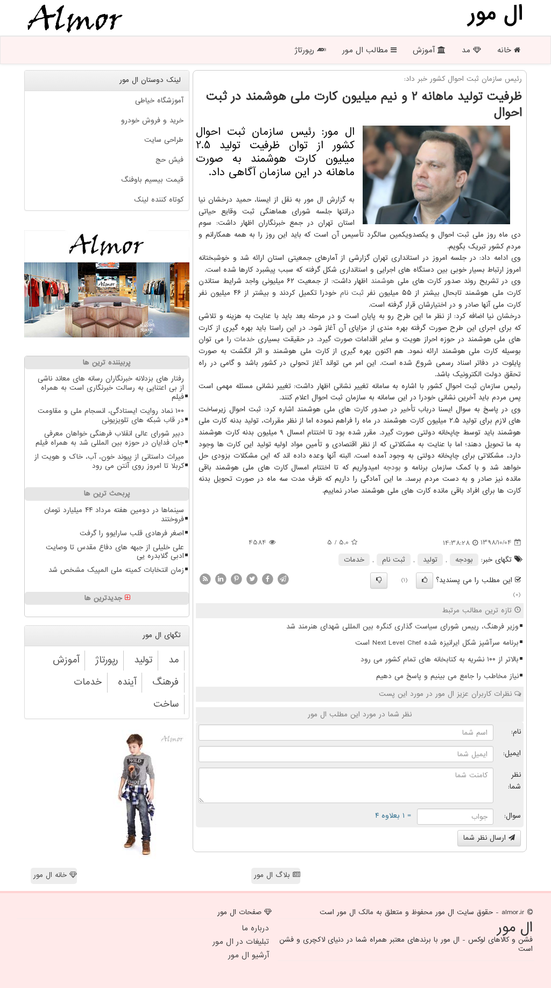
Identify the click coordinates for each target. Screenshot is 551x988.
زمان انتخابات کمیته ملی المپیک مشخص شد (116, 570)
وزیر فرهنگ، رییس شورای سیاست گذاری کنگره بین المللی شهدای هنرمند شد (402, 626)
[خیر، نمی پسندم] (378, 580)
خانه (505, 50)
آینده (127, 682)
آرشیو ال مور (248, 955)
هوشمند (382, 281)
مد (467, 50)
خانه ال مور (51, 875)
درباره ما (255, 928)
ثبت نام (352, 293)
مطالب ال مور (366, 50)
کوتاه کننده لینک (158, 200)
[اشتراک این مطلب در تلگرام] (283, 579)
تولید (430, 560)
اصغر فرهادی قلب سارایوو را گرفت (132, 533)
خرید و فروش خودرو (152, 120)
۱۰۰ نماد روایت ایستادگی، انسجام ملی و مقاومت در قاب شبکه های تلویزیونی (111, 415)
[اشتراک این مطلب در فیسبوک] (267, 579)
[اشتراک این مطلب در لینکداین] (220, 579)
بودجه (392, 467)
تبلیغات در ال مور (241, 942)
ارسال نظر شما (485, 838)
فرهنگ (165, 682)
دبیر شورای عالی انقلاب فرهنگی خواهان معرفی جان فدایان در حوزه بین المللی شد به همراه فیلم (110, 438)
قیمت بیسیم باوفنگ (152, 180)
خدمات (244, 339)
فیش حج (169, 160)
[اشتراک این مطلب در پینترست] (236, 579)
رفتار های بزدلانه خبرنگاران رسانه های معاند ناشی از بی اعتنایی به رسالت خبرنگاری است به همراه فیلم (111, 388)
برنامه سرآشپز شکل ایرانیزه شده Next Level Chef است (437, 643)
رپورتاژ (305, 50)
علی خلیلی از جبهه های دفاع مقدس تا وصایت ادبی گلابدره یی (115, 552)
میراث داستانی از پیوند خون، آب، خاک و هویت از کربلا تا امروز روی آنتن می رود (109, 461)
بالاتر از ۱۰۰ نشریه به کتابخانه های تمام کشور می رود (440, 659)
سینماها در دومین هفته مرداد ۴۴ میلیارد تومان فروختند (114, 514)
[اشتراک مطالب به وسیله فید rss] (205, 579)
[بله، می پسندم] (424, 580)
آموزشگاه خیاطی (159, 100)
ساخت (166, 704)
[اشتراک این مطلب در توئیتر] (251, 579)
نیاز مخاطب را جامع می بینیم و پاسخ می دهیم (447, 676)
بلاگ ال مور (273, 875)
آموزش (425, 50)
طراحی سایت (163, 140)
